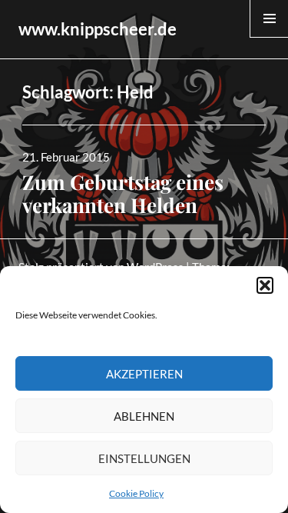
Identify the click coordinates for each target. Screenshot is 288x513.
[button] (265, 285)
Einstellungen (144, 458)
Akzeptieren (144, 374)
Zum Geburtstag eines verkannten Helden (122, 193)
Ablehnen (144, 416)
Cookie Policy (136, 493)
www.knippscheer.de (97, 28)
